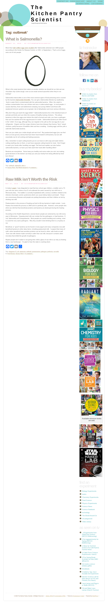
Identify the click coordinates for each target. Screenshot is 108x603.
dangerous (12, 251)
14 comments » (29, 253)
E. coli (17, 251)
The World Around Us (22, 167)
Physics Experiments (89, 503)
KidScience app (77, 1)
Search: (88, 28)
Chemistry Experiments (90, 497)
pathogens (44, 251)
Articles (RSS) (49, 596)
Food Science (11, 253)
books (84, 494)
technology (86, 512)
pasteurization (36, 251)
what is (24, 165)
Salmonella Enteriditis (23, 100)
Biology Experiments (89, 491)
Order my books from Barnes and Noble (89, 95)
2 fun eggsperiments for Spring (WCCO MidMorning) (90, 541)
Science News (11, 167)
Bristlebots (85, 569)
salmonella (18, 165)
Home (100, 1)
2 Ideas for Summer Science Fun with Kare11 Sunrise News (90, 547)
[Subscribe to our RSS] (87, 41)
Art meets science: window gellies (88, 565)
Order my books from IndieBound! (89, 100)
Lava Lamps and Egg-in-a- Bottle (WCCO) (90, 584)
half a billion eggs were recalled (23, 48)
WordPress (95, 596)
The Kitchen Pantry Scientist (57, 13)
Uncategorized (87, 519)
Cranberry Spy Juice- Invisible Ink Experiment (90, 573)
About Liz (91, 1)
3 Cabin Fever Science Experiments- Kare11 (90, 553)
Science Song (83, 3)
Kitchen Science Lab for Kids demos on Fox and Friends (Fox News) (90, 578)
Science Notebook (88, 509)
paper (14, 188)
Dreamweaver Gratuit (78, 596)
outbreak (11, 165)
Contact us (62, 1)
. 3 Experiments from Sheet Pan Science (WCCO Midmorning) (89, 534)
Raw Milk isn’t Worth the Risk (31, 179)
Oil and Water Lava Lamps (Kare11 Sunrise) (90, 589)
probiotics (50, 251)
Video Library (86, 522)
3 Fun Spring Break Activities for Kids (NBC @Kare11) (90, 559)
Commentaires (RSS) (60, 596)
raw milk (56, 251)
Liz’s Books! (97, 3)
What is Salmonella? (24, 39)
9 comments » (33, 167)
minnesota (23, 251)
